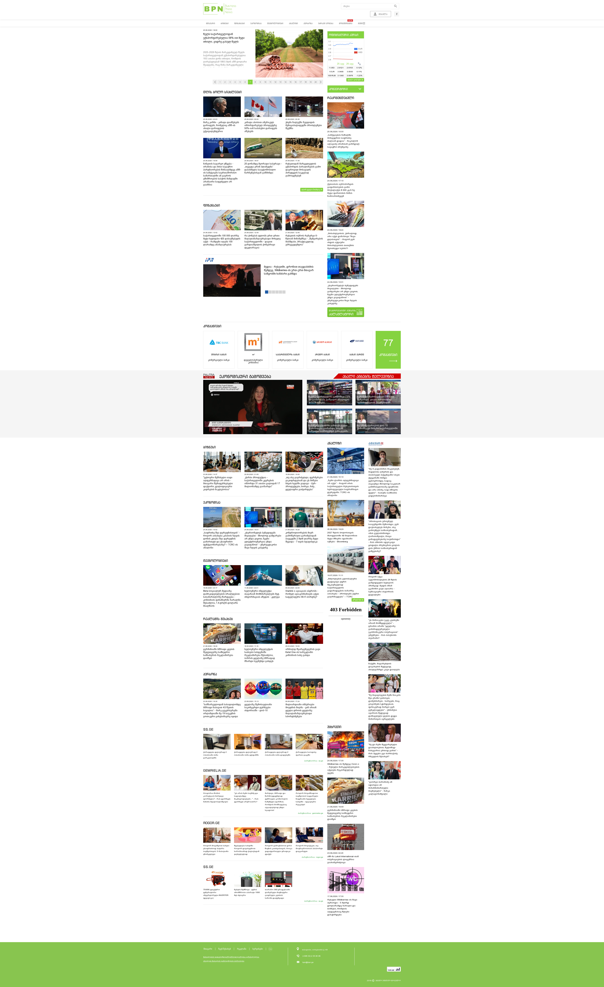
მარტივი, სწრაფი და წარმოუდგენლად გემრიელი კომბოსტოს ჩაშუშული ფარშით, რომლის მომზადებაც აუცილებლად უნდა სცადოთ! (276, 801)
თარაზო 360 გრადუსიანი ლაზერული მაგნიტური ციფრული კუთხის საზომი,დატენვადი (277, 893)
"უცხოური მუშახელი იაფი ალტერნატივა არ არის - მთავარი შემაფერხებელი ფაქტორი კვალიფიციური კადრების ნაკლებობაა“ (218, 483)
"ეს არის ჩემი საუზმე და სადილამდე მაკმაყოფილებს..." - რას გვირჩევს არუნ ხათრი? (246, 797)
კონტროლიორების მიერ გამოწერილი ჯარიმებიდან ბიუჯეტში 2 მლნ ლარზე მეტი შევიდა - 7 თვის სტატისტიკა (301, 537)
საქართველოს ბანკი (288, 354)
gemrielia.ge (317, 813)
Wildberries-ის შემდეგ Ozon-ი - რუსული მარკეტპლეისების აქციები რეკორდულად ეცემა (343, 768)
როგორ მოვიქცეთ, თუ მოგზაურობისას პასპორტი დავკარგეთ (309, 848)
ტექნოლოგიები (215, 561)
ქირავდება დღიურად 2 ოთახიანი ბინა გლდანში (246, 753)
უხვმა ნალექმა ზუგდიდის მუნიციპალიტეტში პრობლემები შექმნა (303, 125)
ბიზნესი (209, 447)
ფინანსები (211, 205)
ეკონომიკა (211, 502)
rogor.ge (319, 857)
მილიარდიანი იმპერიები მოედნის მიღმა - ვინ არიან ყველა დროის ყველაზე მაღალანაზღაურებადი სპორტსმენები (300, 710)
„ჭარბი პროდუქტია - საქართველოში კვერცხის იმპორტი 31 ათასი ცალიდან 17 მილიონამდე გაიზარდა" (262, 482)
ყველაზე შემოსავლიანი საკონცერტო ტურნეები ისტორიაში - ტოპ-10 (258, 707)
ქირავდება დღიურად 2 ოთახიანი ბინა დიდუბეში (277, 753)
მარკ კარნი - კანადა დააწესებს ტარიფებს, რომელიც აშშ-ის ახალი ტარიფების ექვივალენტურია (221, 127)
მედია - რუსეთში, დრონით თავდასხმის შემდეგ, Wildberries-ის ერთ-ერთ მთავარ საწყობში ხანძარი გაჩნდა (289, 270)
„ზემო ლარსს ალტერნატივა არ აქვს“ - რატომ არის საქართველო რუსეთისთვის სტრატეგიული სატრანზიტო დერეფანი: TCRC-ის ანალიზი (343, 487)
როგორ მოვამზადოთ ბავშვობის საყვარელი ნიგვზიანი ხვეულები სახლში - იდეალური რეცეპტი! (307, 799)
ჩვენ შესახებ (224, 949)
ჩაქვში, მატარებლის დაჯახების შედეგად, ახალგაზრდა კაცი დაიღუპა (384, 666)
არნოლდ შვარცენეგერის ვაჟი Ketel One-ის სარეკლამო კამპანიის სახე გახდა (302, 652)
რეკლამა (241, 949)
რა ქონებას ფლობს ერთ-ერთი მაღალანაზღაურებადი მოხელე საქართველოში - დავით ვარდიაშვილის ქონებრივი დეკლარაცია (262, 241)
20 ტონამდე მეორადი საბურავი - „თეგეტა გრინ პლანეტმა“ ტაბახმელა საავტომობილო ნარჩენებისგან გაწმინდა (263, 168)
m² (253, 354)
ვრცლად (357, 599)
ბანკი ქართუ (357, 354)
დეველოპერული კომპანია (253, 361)
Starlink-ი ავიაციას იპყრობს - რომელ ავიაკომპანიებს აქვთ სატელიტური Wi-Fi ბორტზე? (302, 594)
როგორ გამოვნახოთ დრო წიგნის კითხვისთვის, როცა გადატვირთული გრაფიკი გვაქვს (278, 850)
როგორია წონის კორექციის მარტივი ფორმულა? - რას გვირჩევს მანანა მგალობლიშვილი (216, 797)
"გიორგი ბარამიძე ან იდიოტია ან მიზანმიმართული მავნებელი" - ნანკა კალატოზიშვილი (380, 788)
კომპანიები (212, 326)
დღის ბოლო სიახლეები (222, 92)
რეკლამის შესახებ (218, 619)
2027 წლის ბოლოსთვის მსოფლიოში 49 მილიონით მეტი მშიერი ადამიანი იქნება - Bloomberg (342, 537)
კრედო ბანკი (322, 354)
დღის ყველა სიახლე (311, 189)
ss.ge (321, 761)
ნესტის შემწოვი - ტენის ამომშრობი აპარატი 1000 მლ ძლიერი (247, 892)
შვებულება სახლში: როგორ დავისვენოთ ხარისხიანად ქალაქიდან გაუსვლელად (246, 850)
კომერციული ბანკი (219, 360)
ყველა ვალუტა (354, 79)
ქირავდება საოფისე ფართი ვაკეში (306, 753)
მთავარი (208, 949)
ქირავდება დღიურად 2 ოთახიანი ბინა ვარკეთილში (215, 755)
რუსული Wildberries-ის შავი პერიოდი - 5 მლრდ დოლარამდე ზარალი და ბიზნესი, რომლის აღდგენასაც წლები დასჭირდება (342, 907)
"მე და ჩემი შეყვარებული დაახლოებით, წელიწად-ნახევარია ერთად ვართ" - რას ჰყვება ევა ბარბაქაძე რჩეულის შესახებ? (383, 750)
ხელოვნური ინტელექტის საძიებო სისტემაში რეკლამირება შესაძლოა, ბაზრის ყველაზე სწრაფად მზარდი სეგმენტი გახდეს (259, 655)
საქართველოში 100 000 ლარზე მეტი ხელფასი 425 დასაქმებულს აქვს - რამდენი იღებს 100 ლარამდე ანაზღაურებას (221, 240)
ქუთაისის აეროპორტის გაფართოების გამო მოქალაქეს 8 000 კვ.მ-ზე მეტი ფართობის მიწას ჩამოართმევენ (341, 190)
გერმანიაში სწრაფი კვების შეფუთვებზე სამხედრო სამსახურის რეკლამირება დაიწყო (218, 653)
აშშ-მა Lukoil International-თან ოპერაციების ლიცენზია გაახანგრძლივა (343, 859)
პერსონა (210, 674)
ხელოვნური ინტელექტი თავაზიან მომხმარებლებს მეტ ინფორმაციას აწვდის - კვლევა (262, 594)
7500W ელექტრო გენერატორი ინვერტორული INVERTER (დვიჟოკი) (215, 893)
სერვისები (257, 949)
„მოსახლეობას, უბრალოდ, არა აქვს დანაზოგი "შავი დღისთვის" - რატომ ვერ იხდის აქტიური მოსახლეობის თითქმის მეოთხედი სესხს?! (342, 241)
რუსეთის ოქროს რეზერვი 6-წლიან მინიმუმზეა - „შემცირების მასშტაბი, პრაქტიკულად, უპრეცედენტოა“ (304, 240)
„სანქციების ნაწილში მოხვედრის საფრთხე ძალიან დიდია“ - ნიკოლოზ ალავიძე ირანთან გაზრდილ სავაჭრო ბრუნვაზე (343, 141)
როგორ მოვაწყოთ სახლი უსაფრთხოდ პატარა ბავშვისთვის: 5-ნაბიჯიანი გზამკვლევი (216, 850)
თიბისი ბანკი (218, 354)
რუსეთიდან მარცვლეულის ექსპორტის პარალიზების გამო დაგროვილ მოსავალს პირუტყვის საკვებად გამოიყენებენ (303, 169)
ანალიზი (334, 443)
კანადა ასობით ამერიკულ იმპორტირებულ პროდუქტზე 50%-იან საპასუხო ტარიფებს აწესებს (260, 127)
